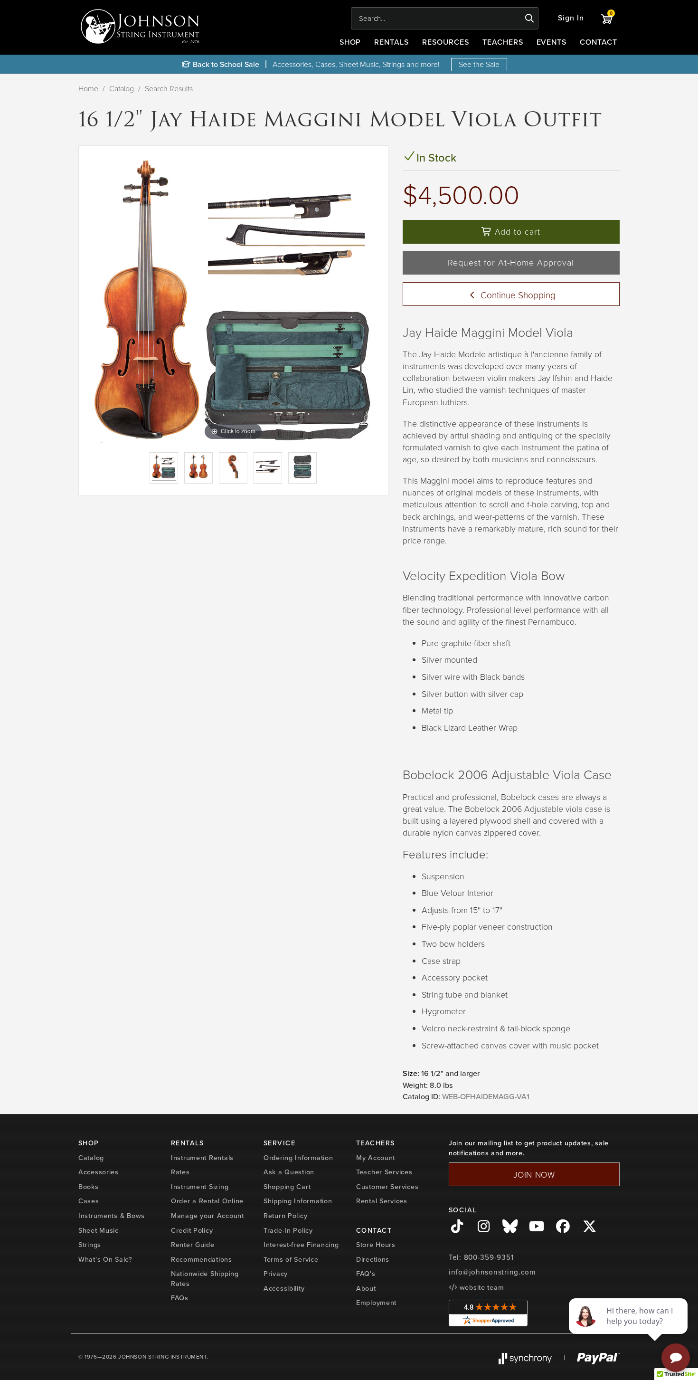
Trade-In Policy (288, 1230)
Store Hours (376, 1244)
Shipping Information (298, 1201)
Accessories (98, 1172)
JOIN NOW (534, 1174)
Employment (376, 1302)
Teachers (502, 42)
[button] (571, 18)
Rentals (391, 42)
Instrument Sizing (199, 1186)
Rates (180, 1172)
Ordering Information (298, 1157)
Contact (598, 42)
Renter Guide (193, 1244)
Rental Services (381, 1201)
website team (480, 1287)
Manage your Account (207, 1215)
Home (88, 88)
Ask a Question (289, 1172)
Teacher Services (384, 1172)
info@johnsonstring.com (492, 1272)
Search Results (169, 88)
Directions (372, 1259)
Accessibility (284, 1288)
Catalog (121, 88)
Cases (88, 1201)
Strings (89, 1244)
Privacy (276, 1273)
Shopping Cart (287, 1186)
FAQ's (366, 1273)
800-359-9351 (489, 1257)
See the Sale (479, 64)
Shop (350, 42)
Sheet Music (98, 1230)
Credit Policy (192, 1230)
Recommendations (201, 1259)
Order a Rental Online (207, 1201)
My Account (375, 1157)
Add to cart (516, 231)
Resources (445, 42)
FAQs (180, 1298)
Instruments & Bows (111, 1215)
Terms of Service (291, 1259)
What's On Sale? (105, 1259)
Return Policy (285, 1215)
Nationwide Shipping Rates (205, 1278)
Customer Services (387, 1186)
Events (552, 42)
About (366, 1288)
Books (88, 1186)
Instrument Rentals (202, 1157)
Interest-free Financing (301, 1244)
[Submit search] (529, 18)
